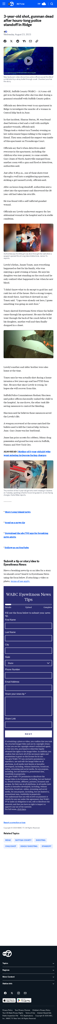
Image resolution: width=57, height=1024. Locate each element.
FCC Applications (26, 1016)
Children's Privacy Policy (41, 1010)
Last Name (10, 632)
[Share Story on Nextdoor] (24, 41)
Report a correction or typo (14, 822)
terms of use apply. (20, 581)
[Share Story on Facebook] (5, 41)
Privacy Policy (7, 1010)
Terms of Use (30, 1013)
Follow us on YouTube (17, 547)
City (7, 644)
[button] (4, 3)
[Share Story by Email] (30, 41)
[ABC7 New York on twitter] (12, 993)
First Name (10, 620)
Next (28, 733)
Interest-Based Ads (44, 1013)
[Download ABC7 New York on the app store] (9, 1000)
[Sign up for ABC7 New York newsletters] (25, 993)
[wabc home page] (7, 953)
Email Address (12, 682)
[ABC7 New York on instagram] (18, 993)
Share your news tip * (15, 694)
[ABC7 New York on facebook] (5, 993)
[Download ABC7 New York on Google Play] (24, 1000)
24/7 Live (20, 4)
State (7, 657)
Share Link (10, 718)
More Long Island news (18, 511)
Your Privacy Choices (22, 1010)
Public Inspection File (10, 1016)
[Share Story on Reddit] (17, 41)
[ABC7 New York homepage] (11, 4)
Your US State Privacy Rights (12, 1013)
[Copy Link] (36, 41)
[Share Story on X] (11, 41)
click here (21, 809)
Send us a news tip (15, 522)
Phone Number (12, 669)
